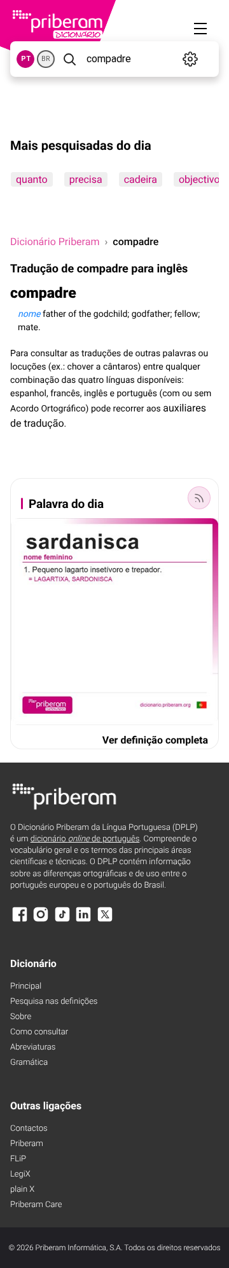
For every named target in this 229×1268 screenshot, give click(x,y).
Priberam (26, 1144)
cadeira (140, 179)
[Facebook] (19, 920)
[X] (104, 920)
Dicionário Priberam (54, 242)
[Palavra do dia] (199, 497)
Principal (25, 986)
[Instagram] (40, 920)
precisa (85, 179)
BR (45, 59)
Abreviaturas (32, 1047)
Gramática (29, 1062)
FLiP (18, 1159)
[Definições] (190, 59)
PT (26, 59)
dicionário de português (85, 839)
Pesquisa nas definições (53, 1001)
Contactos (29, 1128)
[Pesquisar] (69, 59)
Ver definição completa (155, 740)
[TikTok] (62, 920)
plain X (22, 1189)
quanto (32, 179)
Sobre (20, 1017)
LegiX (20, 1174)
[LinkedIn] (83, 920)
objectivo (199, 179)
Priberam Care (36, 1205)
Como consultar (39, 1032)
